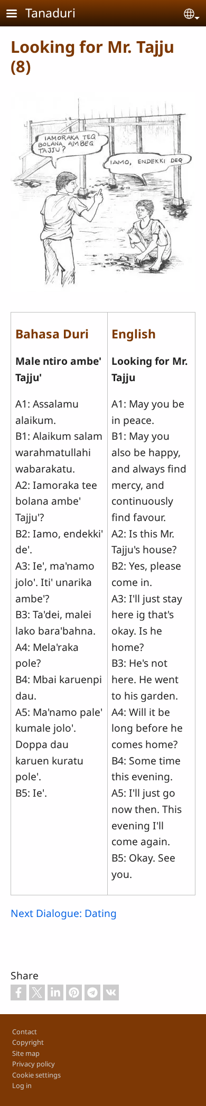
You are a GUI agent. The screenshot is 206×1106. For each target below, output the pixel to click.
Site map (26, 1053)
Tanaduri (50, 12)
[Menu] (18, 14)
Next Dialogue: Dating (64, 913)
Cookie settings (36, 1075)
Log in (22, 1085)
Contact (24, 1031)
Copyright (28, 1042)
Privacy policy (33, 1064)
